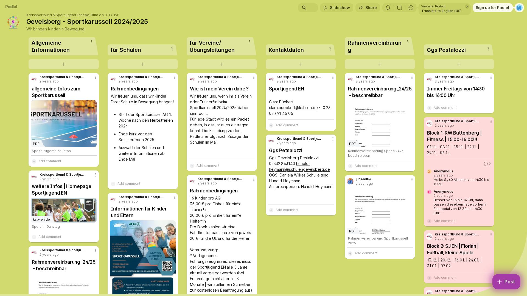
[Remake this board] (399, 7)
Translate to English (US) (441, 11)
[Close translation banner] (467, 6)
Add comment (49, 161)
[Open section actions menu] (92, 42)
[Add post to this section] (64, 64)
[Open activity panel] (387, 7)
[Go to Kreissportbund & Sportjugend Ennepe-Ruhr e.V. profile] (34, 79)
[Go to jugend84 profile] (350, 181)
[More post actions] (96, 77)
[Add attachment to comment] (34, 161)
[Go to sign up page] (519, 7)
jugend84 (363, 179)
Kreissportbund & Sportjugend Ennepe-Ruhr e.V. (65, 15)
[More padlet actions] (410, 7)
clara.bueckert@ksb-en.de (293, 107)
